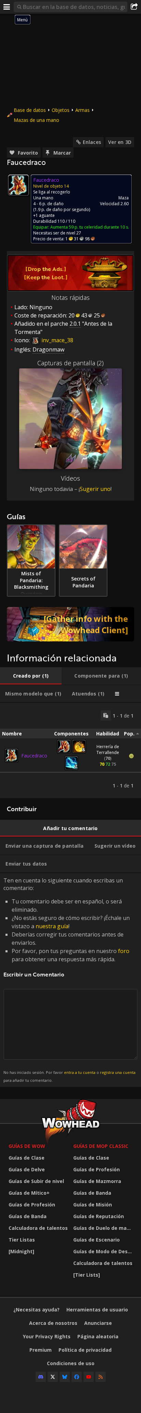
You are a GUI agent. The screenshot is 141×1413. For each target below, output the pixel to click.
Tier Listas (22, 1239)
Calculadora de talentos (38, 1228)
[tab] (31, 675)
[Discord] (41, 1377)
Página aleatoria (97, 1336)
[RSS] (100, 1377)
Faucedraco (34, 755)
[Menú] (7, 7)
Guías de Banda (28, 1216)
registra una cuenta (118, 1072)
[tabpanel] (70, 750)
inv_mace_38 (56, 340)
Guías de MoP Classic (100, 1146)
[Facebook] (77, 1377)
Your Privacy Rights (46, 1336)
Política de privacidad (85, 1350)
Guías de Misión (92, 1204)
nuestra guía (52, 926)
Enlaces (92, 142)
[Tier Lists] (86, 1274)
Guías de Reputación (98, 1216)
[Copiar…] (106, 715)
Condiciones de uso (70, 1363)
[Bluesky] (65, 1377)
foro (123, 951)
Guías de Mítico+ (29, 1193)
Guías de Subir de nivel (36, 1181)
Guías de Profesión (32, 1204)
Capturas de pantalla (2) (70, 363)
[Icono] (18, 185)
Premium (40, 1350)
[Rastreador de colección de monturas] (70, 624)
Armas (82, 110)
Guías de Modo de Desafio (103, 1251)
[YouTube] (89, 1377)
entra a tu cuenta (79, 1072)
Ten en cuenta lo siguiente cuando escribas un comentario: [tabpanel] (69, 980)
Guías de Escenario (96, 1239)
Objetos (60, 110)
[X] (53, 1377)
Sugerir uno (95, 489)
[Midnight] (21, 1251)
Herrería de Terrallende (108, 749)
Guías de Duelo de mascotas (103, 1228)
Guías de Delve (27, 1169)
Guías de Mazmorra (97, 1181)
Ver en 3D (119, 142)
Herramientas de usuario (97, 1309)
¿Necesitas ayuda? (36, 1309)
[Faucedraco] (11, 755)
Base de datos (30, 110)
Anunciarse (98, 1323)
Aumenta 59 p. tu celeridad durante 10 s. (89, 227)
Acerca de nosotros (53, 1323)
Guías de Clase (26, 1157)
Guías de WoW (27, 1146)
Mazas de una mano (36, 120)
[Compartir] (134, 7)
